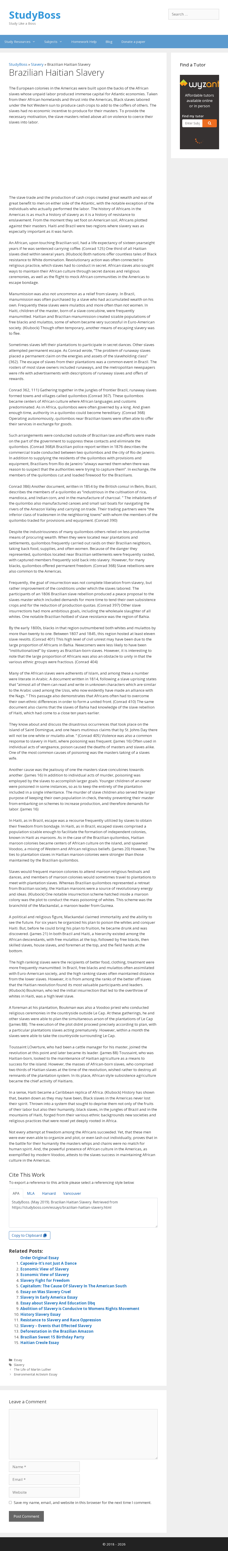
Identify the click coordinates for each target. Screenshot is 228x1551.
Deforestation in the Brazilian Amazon (57, 1331)
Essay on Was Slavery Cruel (45, 1291)
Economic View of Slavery (44, 1269)
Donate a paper (133, 41)
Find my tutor (193, 116)
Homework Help (84, 41)
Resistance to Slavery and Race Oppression (60, 1319)
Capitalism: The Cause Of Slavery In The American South (73, 1285)
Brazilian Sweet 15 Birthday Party (52, 1337)
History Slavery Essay (40, 1314)
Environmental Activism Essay (35, 1374)
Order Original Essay (39, 1257)
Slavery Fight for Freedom (45, 1280)
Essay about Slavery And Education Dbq (57, 1303)
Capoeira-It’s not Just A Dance (48, 1263)
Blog (109, 41)
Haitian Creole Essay (39, 1342)
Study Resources (17, 41)
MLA (31, 1193)
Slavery (37, 64)
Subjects (50, 41)
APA (16, 1193)
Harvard (49, 1193)
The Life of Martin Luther (32, 1369)
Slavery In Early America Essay (48, 1297)
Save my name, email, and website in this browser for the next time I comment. (82, 1502)
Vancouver (72, 1193)
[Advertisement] (83, 162)
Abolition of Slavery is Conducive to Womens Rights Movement (79, 1308)
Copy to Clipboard (27, 1235)
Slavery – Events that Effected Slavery (56, 1325)
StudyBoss (35, 15)
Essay (18, 1360)
